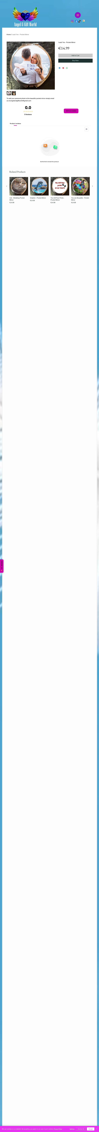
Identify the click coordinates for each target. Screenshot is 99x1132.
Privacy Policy (58, 1129)
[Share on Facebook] (59, 68)
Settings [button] (72, 1129)
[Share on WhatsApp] (67, 68)
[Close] (97, 1128)
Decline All (81, 1129)
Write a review (71, 111)
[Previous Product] (7, 186)
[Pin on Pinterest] (63, 68)
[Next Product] (92, 186)
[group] (50, 190)
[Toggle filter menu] (86, 129)
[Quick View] (18, 186)
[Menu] (78, 15)
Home (9, 34)
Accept (91, 1129)
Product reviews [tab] (15, 124)
